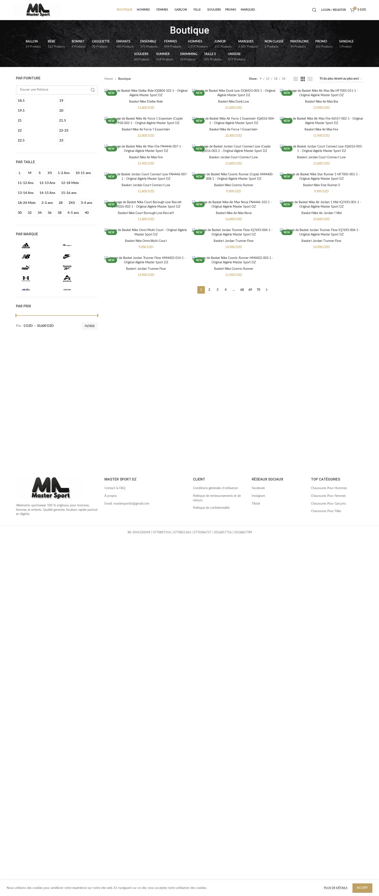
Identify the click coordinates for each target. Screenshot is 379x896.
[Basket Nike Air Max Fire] (321, 121)
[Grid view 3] (303, 79)
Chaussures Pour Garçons (328, 503)
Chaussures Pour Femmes (328, 496)
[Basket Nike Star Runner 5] (321, 176)
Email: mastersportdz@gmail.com (126, 503)
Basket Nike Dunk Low (233, 101)
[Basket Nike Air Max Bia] (321, 93)
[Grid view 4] (310, 79)
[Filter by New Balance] (35, 256)
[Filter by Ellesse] (35, 289)
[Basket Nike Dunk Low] (233, 93)
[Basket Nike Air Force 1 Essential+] (146, 121)
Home (108, 78)
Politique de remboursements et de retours (217, 498)
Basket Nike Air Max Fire (321, 129)
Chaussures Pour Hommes (329, 488)
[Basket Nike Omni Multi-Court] (146, 232)
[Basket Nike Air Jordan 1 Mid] (321, 204)
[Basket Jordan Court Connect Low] (233, 149)
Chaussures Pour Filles (326, 511)
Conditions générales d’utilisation (215, 488)
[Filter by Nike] (77, 256)
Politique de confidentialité (211, 507)
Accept (362, 887)
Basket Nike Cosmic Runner (233, 185)
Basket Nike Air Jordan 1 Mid (322, 213)
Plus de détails (336, 888)
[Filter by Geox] (77, 289)
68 (242, 289)
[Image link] (49, 488)
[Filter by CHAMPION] (77, 245)
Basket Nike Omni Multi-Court (146, 241)
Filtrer (90, 326)
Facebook (258, 488)
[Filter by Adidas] (35, 245)
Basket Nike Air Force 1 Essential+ (146, 129)
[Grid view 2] (296, 79)
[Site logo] (37, 9)
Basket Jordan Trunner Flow (234, 241)
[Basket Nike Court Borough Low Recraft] (146, 204)
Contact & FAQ (114, 488)
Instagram (258, 496)
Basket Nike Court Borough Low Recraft (146, 213)
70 (258, 289)
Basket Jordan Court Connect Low (233, 157)
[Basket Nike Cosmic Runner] (233, 176)
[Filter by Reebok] (77, 267)
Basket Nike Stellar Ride (146, 101)
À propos (110, 496)
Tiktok (256, 503)
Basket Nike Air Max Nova (234, 213)
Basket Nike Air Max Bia (321, 101)
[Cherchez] (314, 10)
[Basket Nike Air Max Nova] (233, 204)
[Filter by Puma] (35, 267)
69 (250, 289)
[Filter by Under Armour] (35, 278)
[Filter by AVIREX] (77, 278)
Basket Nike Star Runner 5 (321, 185)
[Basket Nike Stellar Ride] (146, 93)
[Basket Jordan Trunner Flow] (233, 232)
